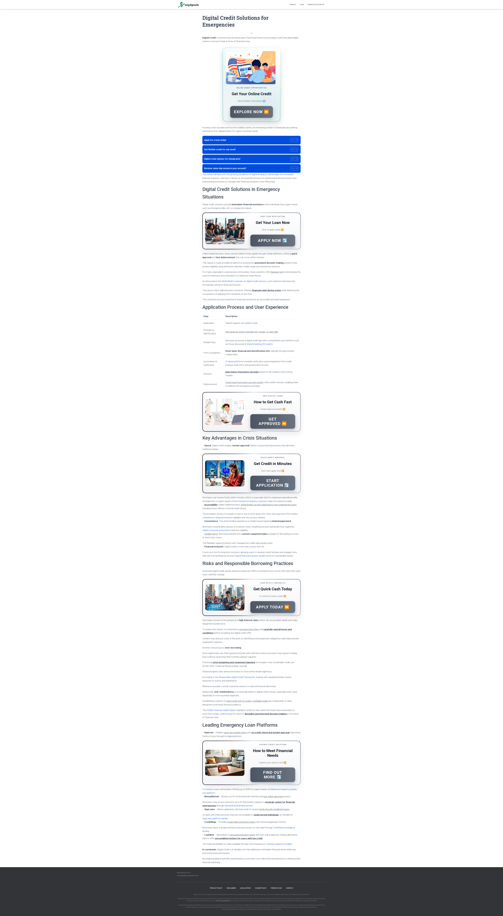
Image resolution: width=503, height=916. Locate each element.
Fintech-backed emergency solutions (249, 501)
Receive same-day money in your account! (249, 168)
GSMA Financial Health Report (221, 710)
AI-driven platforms (234, 361)
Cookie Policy (260, 888)
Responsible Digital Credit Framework (237, 677)
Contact (289, 888)
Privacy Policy (216, 888)
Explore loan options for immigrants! (249, 159)
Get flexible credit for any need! (249, 149)
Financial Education (316, 4)
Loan (302, 4)
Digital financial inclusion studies (250, 555)
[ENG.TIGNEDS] (188, 4)
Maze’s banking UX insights (260, 344)
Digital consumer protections (216, 530)
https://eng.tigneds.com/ (223, 900)
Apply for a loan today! (249, 140)
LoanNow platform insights (279, 844)
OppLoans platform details (215, 818)
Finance (292, 4)
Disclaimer (231, 888)
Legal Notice (245, 888)
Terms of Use (276, 888)
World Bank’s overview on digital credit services (244, 281)
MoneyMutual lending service (239, 805)
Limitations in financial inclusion (217, 517)
